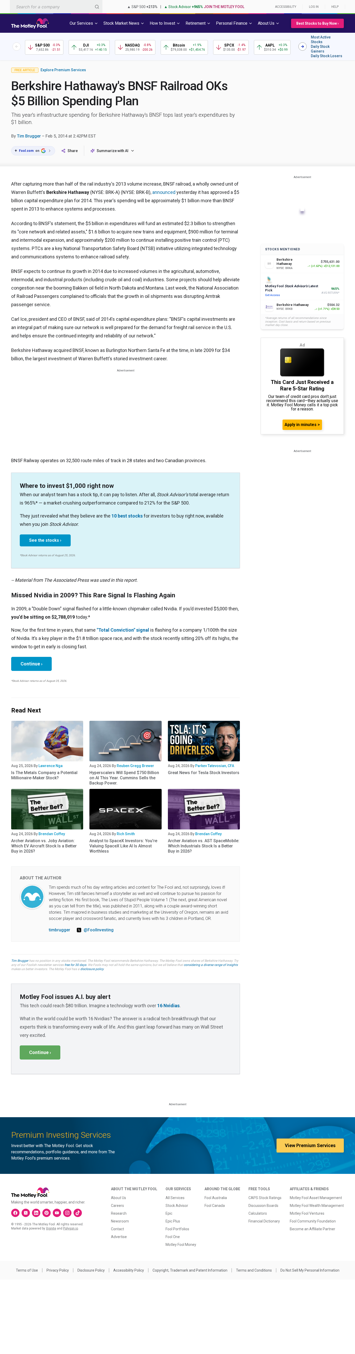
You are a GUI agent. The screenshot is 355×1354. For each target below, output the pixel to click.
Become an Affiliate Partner (312, 1229)
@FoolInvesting (99, 929)
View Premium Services (310, 1145)
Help (335, 7)
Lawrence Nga (50, 766)
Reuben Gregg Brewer (135, 766)
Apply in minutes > (302, 424)
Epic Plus (173, 1221)
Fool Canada (215, 1205)
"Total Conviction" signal (123, 630)
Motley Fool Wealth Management (317, 1205)
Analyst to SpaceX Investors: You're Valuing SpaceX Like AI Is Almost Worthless (123, 846)
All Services (175, 1198)
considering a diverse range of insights (211, 965)
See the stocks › (45, 540)
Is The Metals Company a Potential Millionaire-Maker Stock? (44, 775)
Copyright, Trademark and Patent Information (190, 1270)
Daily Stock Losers (326, 56)
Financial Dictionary (264, 1221)
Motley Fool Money (181, 1244)
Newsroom (120, 1221)
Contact (117, 1229)
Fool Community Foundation (313, 1221)
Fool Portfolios (177, 1229)
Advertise (119, 1237)
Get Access (272, 295)
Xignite (51, 1228)
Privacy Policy (58, 1270)
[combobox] (56, 6)
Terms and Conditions (254, 1270)
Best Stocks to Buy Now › (317, 23)
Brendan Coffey (51, 834)
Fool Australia (216, 1198)
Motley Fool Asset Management (316, 1198)
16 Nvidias (168, 1005)
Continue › (31, 663)
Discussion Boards (263, 1205)
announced (163, 192)
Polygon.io (70, 1228)
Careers (117, 1205)
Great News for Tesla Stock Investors (203, 772)
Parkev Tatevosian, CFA (214, 766)
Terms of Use (27, 1270)
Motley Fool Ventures (307, 1213)
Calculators (257, 1213)
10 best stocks (127, 516)
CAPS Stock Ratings (264, 1198)
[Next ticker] (302, 46)
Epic (169, 1213)
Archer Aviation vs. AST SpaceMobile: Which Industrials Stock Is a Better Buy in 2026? (203, 846)
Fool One (173, 1237)
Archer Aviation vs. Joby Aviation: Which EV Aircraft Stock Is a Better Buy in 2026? (44, 846)
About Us (118, 1198)
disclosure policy (91, 969)
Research (119, 1213)
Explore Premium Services (63, 70)
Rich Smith (126, 834)
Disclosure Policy (91, 1270)
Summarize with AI (112, 151)
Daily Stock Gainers (320, 48)
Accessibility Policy (128, 1270)
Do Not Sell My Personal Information (309, 1270)
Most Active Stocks (321, 39)
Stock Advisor (177, 1205)
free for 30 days (75, 965)
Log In (314, 7)
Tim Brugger (29, 136)
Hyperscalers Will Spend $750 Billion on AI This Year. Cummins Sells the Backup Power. (124, 778)
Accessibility (285, 7)
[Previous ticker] (16, 46)
